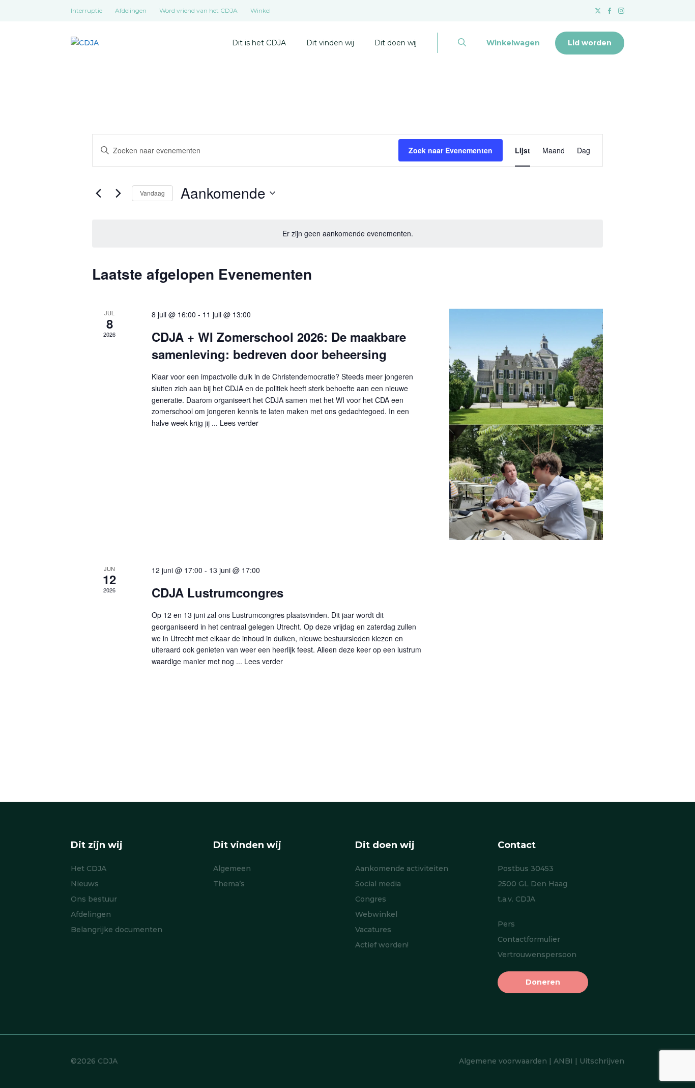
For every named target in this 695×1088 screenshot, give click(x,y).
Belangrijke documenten (116, 929)
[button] (462, 43)
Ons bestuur (94, 899)
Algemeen (232, 868)
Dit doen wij (395, 42)
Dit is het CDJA (259, 42)
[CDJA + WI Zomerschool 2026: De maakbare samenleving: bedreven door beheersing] (526, 424)
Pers (506, 924)
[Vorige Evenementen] (98, 193)
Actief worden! (382, 944)
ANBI (563, 1061)
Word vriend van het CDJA (198, 10)
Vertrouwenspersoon (537, 954)
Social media (378, 883)
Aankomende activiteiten (401, 868)
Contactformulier (529, 939)
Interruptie (86, 10)
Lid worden (590, 42)
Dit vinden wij (330, 42)
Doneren (543, 982)
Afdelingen (131, 10)
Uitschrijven (602, 1061)
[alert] (347, 234)
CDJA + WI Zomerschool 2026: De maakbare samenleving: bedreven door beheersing (279, 345)
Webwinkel (376, 914)
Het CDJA (88, 868)
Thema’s (229, 883)
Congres (370, 899)
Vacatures (373, 929)
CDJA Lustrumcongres (217, 592)
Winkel (260, 10)
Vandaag (152, 192)
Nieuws (85, 883)
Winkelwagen (513, 42)
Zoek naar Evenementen (451, 150)
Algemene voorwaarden (503, 1061)
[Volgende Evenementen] (118, 193)
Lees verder (239, 423)
